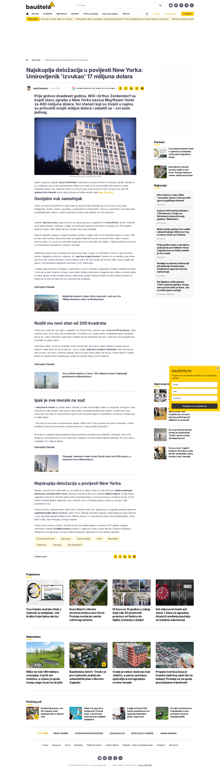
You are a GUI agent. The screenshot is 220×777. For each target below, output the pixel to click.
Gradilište (47, 14)
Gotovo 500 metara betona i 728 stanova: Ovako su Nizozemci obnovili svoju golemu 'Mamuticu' (172, 214)
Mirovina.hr (173, 745)
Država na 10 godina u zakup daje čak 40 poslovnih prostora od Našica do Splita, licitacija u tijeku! (131, 615)
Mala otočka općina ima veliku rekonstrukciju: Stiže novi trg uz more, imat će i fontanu (173, 232)
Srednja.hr (161, 745)
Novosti (35, 14)
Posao (67, 745)
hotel (99, 539)
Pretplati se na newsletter (194, 406)
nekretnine (41, 545)
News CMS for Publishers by (132, 765)
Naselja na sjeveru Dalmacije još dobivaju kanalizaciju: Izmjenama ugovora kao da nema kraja (173, 267)
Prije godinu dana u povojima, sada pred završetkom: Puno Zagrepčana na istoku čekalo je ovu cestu (93, 19)
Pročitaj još (33, 701)
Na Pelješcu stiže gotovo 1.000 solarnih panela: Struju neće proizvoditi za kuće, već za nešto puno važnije (173, 286)
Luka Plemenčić (40, 88)
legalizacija (117, 733)
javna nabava (168, 733)
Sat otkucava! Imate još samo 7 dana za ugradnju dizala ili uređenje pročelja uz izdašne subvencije (173, 615)
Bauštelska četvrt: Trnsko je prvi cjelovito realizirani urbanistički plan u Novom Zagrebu (87, 677)
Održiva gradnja (90, 14)
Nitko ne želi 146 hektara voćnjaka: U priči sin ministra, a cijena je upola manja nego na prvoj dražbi (44, 677)
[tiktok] (181, 5)
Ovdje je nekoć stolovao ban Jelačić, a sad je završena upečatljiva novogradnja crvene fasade (131, 677)
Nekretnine (62, 14)
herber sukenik (83, 539)
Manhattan (113, 539)
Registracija (170, 14)
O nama (45, 745)
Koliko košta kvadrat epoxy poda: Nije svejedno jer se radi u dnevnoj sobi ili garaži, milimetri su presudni (179, 414)
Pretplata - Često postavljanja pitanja (138, 745)
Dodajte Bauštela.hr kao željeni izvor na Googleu (95, 88)
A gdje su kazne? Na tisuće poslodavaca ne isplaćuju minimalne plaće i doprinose (138, 712)
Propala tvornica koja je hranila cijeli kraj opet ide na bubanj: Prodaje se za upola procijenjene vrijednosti (174, 677)
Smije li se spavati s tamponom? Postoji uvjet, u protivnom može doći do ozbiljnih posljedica (94, 714)
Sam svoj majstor (110, 14)
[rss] (192, 5)
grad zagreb (60, 733)
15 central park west (45, 539)
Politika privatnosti (94, 745)
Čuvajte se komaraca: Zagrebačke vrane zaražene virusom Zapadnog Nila (181, 712)
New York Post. (105, 192)
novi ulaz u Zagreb (142, 733)
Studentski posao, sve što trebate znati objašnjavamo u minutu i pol (52, 712)
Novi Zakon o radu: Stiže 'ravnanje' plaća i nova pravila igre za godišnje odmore (174, 198)
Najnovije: (32, 19)
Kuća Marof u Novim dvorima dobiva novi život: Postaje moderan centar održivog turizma (181, 171)
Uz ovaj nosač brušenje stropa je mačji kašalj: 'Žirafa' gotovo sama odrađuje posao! (180, 434)
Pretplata (187, 14)
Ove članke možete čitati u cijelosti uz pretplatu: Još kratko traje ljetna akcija (181, 152)
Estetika (75, 14)
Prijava (157, 14)
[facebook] (186, 5)
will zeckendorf (74, 545)
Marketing (78, 745)
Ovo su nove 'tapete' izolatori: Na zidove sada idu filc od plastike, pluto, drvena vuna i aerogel (181, 452)
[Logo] (40, 5)
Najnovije (160, 185)
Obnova (126, 14)
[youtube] (171, 5)
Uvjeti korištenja (112, 745)
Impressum (56, 745)
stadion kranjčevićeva (89, 733)
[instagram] (176, 5)
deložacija (65, 539)
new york (57, 545)
